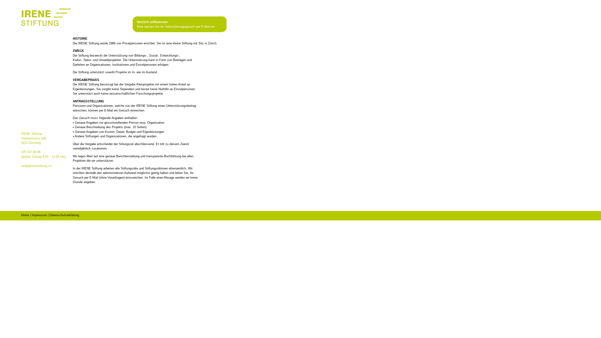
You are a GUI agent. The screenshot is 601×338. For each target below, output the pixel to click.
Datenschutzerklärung (64, 215)
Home (25, 215)
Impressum (39, 215)
